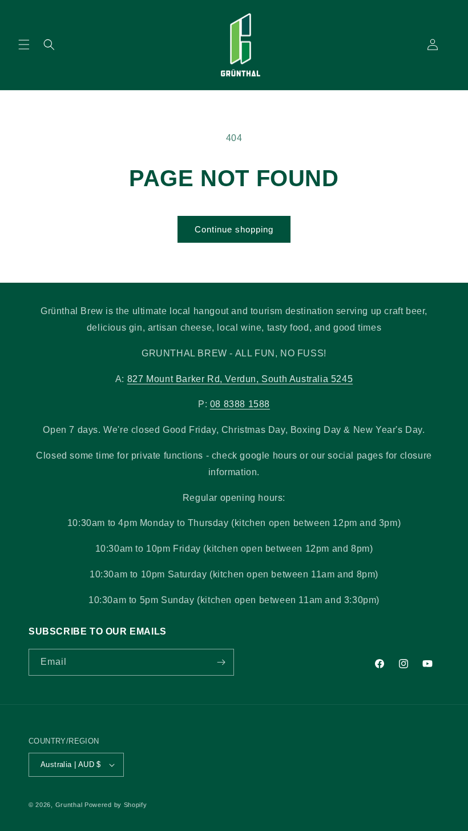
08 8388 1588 (240, 404)
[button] (24, 44)
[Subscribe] (220, 662)
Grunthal (69, 804)
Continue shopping (234, 229)
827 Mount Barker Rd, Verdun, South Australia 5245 (240, 379)
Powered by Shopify (115, 804)
